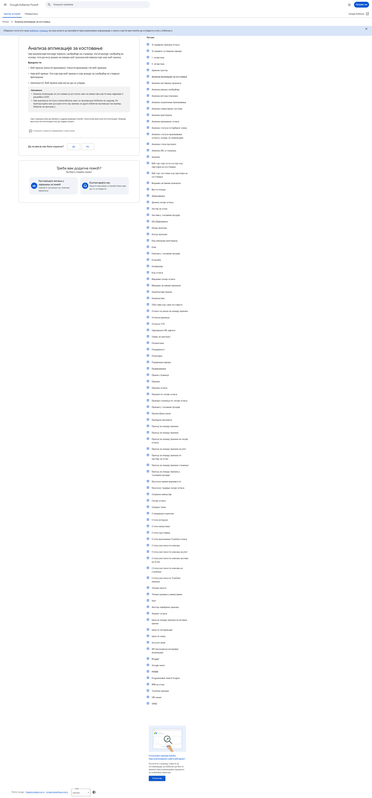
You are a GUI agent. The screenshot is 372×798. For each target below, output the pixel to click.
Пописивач (157, 356)
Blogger (155, 659)
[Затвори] (366, 29)
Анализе (156, 157)
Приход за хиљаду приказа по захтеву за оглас (166, 457)
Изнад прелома (159, 228)
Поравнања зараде (161, 362)
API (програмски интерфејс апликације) (165, 651)
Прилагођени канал (161, 413)
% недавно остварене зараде (167, 51)
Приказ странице (160, 375)
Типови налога (159, 588)
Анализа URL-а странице (164, 150)
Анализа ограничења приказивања (169, 102)
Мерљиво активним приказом (166, 285)
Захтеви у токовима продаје (166, 215)
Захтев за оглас (160, 208)
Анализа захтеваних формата (166, 83)
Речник (150, 37)
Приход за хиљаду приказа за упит (169, 449)
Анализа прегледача (162, 115)
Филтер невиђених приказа (165, 607)
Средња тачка (159, 507)
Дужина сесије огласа (162, 202)
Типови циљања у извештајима (167, 594)
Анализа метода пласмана (165, 96)
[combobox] (101, 4)
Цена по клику (159, 636)
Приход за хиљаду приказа (165, 426)
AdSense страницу (39, 31)
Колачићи (156, 260)
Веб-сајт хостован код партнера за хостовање (169, 175)
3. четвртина (158, 64)
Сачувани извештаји (162, 494)
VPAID (154, 703)
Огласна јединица (160, 317)
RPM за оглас (158, 684)
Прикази (156, 381)
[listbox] (81, 792)
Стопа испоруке (160, 520)
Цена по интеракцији (162, 630)
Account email (158, 642)
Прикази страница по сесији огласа (169, 400)
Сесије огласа (159, 500)
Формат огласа (159, 613)
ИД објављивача (160, 221)
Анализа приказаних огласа (165, 121)
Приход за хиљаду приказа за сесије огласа (170, 441)
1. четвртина (158, 57)
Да (73, 146)
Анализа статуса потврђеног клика (169, 128)
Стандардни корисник (163, 513)
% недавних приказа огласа (165, 44)
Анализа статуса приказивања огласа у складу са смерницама (167, 136)
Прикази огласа (159, 388)
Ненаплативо (158, 298)
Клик (154, 247)
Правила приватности (35, 792)
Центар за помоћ (12, 14)
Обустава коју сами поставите (167, 304)
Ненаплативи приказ (162, 292)
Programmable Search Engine (166, 678)
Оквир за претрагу (161, 336)
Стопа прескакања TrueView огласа (169, 539)
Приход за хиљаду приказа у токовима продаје (166, 473)
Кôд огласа (157, 272)
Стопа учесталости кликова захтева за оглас (170, 560)
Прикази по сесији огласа (164, 394)
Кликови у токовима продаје (166, 253)
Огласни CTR (158, 324)
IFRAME (155, 671)
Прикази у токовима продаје (166, 407)
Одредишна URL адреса (163, 330)
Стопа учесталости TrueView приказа (166, 580)
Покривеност (158, 349)
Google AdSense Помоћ (24, 4)
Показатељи (158, 343)
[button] (5, 4)
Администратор (160, 70)
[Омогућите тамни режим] (94, 792)
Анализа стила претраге (164, 144)
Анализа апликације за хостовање (169, 76)
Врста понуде (159, 189)
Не (87, 146)
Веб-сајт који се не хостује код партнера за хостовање (167, 165)
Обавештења (31, 14)
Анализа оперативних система (167, 108)
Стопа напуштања (161, 526)
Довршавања (158, 196)
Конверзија (157, 266)
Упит (154, 601)
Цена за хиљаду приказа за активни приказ (169, 622)
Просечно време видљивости (166, 481)
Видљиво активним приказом (166, 183)
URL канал (156, 697)
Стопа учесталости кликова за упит (170, 552)
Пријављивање (159, 368)
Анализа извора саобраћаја (165, 89)
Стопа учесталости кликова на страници (167, 570)
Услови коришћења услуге (57, 792)
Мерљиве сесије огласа (163, 279)
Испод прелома (159, 234)
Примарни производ (162, 420)
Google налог (158, 665)
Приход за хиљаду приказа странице (170, 465)
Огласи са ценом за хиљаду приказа (170, 311)
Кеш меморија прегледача (164, 240)
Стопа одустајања (161, 532)
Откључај (157, 778)
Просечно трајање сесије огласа (168, 488)
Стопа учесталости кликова (166, 545)
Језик (76, 789)
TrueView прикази (160, 691)
